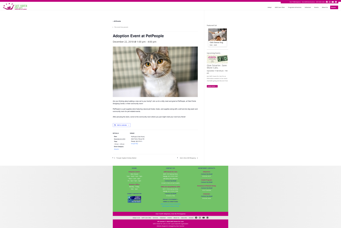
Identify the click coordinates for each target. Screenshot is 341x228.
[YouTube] (204, 217)
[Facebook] (196, 217)
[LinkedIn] (207, 217)
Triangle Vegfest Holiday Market (126, 158)
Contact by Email (206, 174)
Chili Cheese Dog (216, 42)
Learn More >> (212, 86)
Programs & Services (294, 7)
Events (316, 7)
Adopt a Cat (136, 218)
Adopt (270, 7)
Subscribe (184, 218)
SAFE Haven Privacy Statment (170, 204)
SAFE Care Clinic (280, 7)
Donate (333, 7)
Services (155, 218)
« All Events (117, 21)
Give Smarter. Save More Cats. (217, 66)
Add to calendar (122, 125)
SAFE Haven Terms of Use (170, 206)
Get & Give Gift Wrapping (188, 158)
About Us (325, 7)
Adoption (116, 149)
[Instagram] (200, 217)
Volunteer (308, 7)
